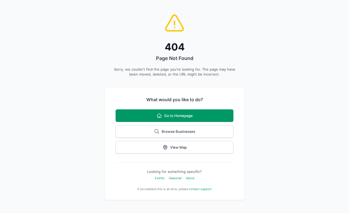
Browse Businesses (178, 131)
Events (159, 178)
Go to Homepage (178, 115)
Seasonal (175, 178)
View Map (178, 147)
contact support (200, 189)
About (190, 178)
